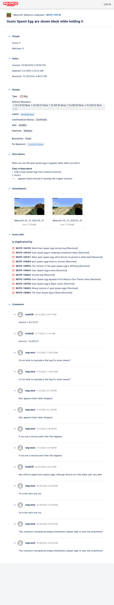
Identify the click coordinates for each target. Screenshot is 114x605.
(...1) (15, 109)
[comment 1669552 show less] (15, 448)
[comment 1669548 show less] (15, 543)
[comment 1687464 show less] (15, 524)
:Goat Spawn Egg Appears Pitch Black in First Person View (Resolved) (58, 279)
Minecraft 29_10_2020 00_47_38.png (33, 220)
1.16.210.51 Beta (35, 144)
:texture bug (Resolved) (35, 275)
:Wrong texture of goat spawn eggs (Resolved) (47, 288)
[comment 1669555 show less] (15, 333)
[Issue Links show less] (9, 234)
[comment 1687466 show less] (15, 486)
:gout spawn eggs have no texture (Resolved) (46, 261)
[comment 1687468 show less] (15, 429)
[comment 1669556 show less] (15, 314)
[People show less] (9, 36)
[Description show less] (9, 154)
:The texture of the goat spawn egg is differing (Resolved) (53, 266)
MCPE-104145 (53, 15)
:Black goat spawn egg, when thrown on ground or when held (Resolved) (59, 257)
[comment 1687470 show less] (15, 352)
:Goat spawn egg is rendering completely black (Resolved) (52, 252)
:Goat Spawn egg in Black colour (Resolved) (45, 283)
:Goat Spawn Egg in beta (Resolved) (41, 270)
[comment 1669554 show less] (15, 371)
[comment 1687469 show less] (15, 391)
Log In (107, 4)
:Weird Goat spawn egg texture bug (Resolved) (47, 248)
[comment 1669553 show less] (15, 410)
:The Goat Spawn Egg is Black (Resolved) (44, 292)
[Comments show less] (9, 304)
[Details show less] (9, 90)
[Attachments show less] (9, 188)
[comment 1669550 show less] (15, 505)
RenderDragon (27, 114)
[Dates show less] (9, 58)
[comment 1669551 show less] (15, 467)
